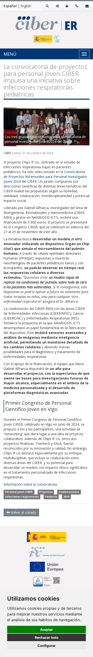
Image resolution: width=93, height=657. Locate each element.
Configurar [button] (46, 646)
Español (10, 6)
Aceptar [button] (46, 629)
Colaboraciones (69, 492)
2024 (66, 496)
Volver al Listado (23, 512)
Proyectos (45, 492)
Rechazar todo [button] (46, 637)
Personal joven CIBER (19, 492)
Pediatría (51, 496)
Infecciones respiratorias (22, 496)
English (26, 6)
